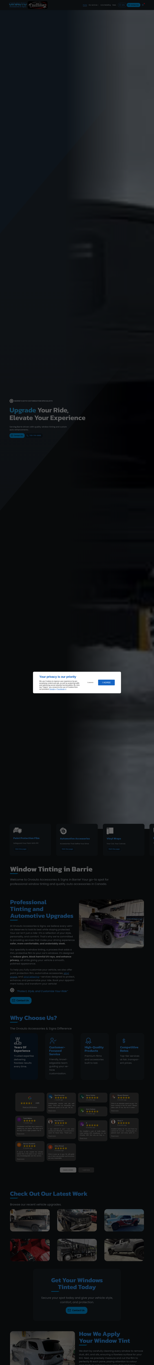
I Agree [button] (106, 682)
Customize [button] (90, 682)
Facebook (61, 689)
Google (52, 689)
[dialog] (77, 682)
